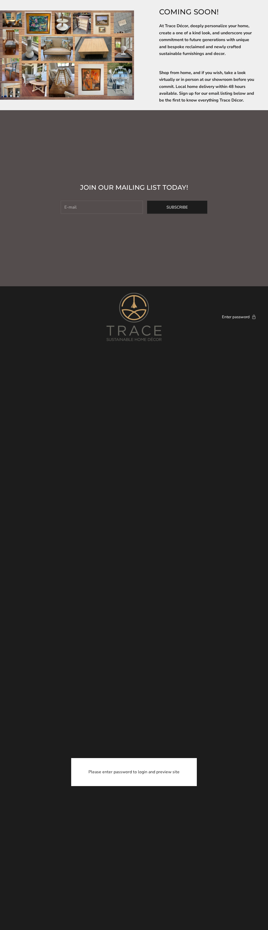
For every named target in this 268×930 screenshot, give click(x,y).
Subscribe (177, 207)
